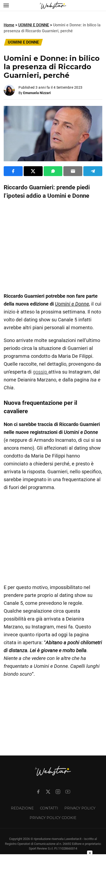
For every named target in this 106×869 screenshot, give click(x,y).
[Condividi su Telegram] (92, 171)
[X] (48, 791)
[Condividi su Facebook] (13, 171)
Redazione (22, 808)
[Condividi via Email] (72, 171)
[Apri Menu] (6, 5)
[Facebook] (38, 791)
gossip (40, 372)
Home (9, 25)
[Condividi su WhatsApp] (53, 171)
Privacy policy (79, 808)
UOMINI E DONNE (33, 25)
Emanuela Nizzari (37, 93)
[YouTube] (67, 791)
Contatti (49, 808)
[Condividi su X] (33, 171)
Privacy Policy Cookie (53, 818)
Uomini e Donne (72, 304)
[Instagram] (57, 791)
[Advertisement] (53, 246)
